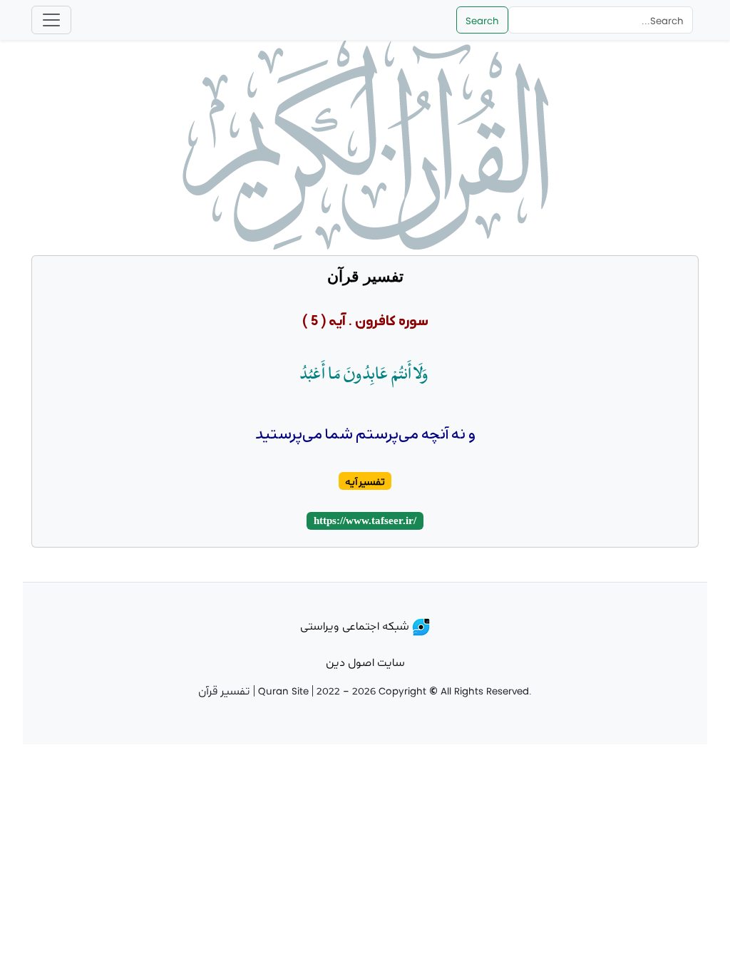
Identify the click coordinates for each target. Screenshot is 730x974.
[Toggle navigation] (51, 20)
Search (482, 19)
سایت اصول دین (365, 661)
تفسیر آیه (365, 480)
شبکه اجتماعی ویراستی (356, 624)
